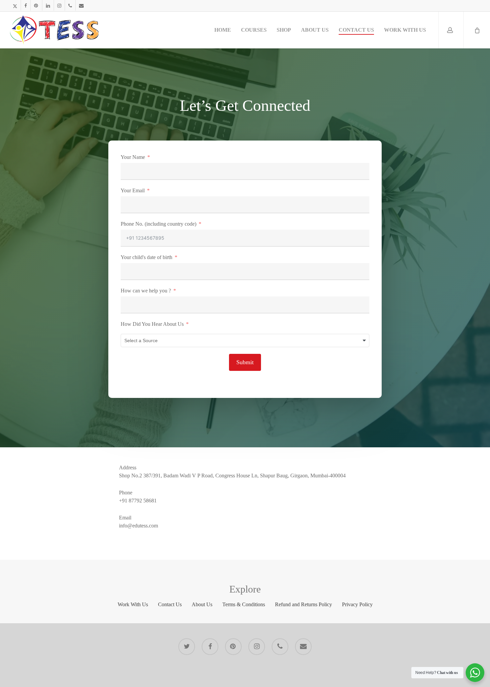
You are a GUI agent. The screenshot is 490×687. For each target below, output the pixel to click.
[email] (81, 5)
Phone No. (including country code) (158, 224)
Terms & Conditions (243, 604)
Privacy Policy (357, 604)
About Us (202, 604)
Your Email (133, 190)
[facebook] (25, 5)
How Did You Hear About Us (152, 324)
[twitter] (186, 646)
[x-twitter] (15, 5)
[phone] (70, 5)
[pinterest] (36, 5)
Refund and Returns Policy (303, 604)
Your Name (133, 157)
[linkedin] (48, 5)
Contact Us (170, 604)
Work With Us (133, 604)
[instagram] (59, 5)
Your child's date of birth (146, 257)
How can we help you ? (146, 290)
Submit (245, 362)
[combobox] (245, 340)
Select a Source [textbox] (141, 340)
